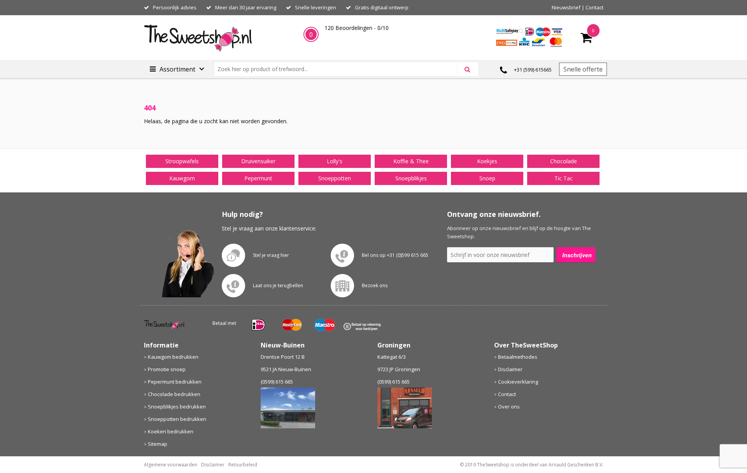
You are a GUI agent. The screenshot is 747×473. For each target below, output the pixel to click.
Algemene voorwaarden (170, 464)
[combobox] (339, 69)
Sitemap (157, 443)
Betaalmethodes (517, 356)
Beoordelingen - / (356, 27)
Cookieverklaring (518, 381)
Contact (594, 7)
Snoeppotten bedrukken (177, 418)
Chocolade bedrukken (174, 394)
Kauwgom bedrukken (173, 356)
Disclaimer (510, 369)
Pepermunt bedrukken (175, 381)
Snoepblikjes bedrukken (177, 406)
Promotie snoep (167, 369)
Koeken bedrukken (170, 431)
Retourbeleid (242, 464)
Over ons (509, 406)
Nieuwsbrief (566, 7)
